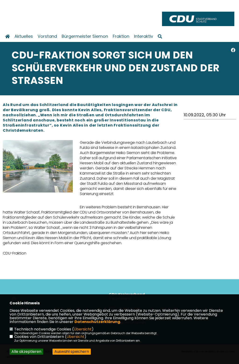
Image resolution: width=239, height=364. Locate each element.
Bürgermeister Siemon (85, 36)
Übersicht (83, 329)
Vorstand (47, 36)
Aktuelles (23, 36)
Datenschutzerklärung (97, 321)
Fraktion (121, 36)
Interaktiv (143, 36)
